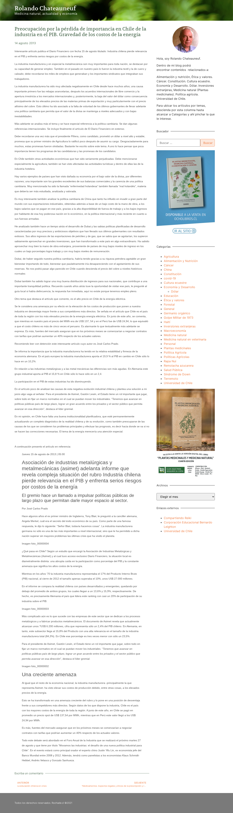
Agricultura (171, 256)
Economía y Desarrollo (179, 287)
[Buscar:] (178, 143)
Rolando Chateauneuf (45, 8)
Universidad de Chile (178, 383)
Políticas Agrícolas (176, 357)
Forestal (169, 304)
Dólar (175, 291)
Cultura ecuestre (175, 283)
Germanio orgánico (177, 313)
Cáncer (169, 265)
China (168, 269)
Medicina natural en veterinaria (185, 339)
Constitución (172, 274)
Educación (171, 296)
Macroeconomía (175, 330)
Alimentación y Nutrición (181, 261)
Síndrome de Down (177, 374)
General (169, 309)
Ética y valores (174, 300)
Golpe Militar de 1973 (178, 317)
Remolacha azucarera (178, 365)
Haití (167, 322)
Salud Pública (173, 370)
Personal (170, 344)
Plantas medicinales (177, 348)
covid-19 (170, 278)
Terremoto (171, 378)
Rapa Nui (170, 361)
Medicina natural (175, 335)
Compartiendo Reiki (177, 518)
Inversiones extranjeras (180, 326)
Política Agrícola (175, 352)
